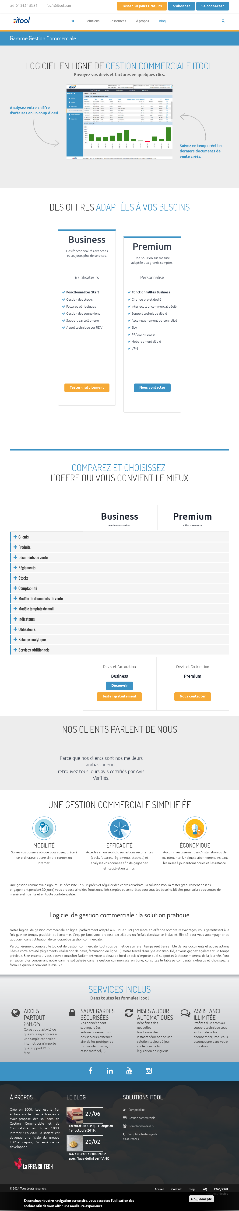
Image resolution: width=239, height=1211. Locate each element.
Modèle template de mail (36, 609)
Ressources (117, 21)
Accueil (159, 1189)
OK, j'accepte (201, 1199)
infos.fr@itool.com (57, 6)
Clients (23, 537)
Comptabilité (27, 588)
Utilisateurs (26, 629)
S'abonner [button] (181, 6)
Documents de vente (33, 557)
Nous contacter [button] (152, 387)
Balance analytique (32, 639)
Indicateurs (26, 619)
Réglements (26, 567)
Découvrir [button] (119, 685)
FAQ (204, 1189)
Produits (24, 547)
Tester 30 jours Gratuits (142, 6)
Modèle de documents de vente (40, 598)
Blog (162, 21)
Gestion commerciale (142, 1118)
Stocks (23, 578)
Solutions (92, 21)
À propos (142, 21)
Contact (176, 1189)
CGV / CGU (221, 1189)
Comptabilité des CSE (142, 1126)
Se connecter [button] (212, 6)
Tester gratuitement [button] (87, 387)
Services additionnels (33, 650)
